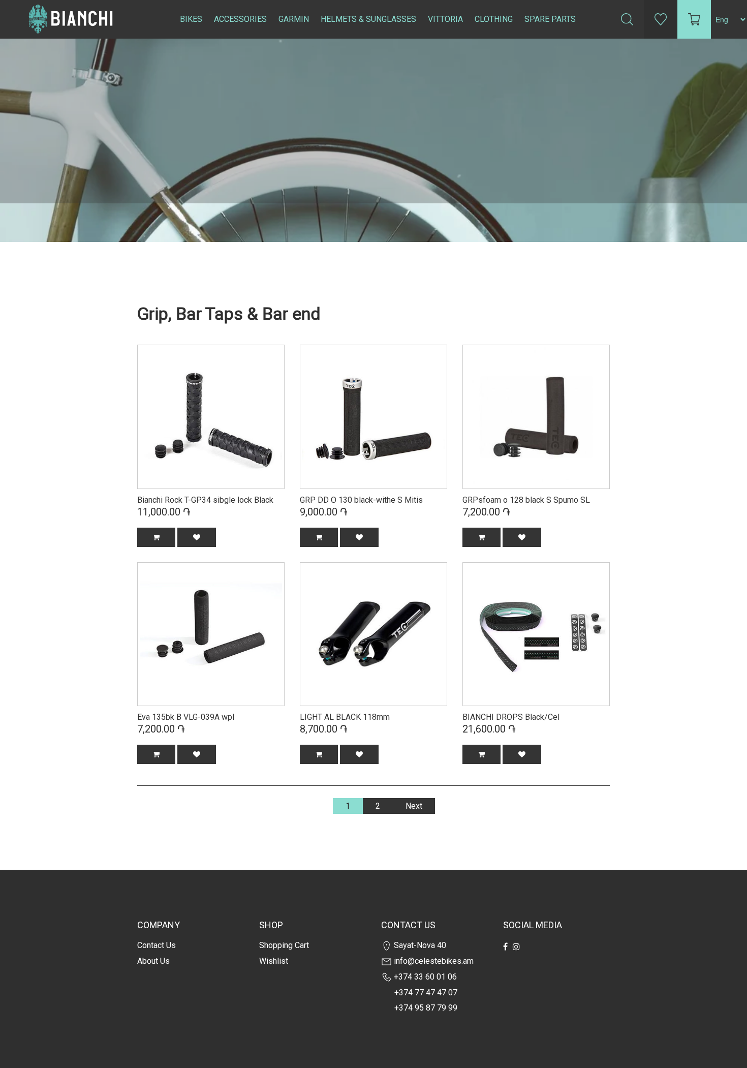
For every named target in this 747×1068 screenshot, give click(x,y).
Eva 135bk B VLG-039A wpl (185, 717)
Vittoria (445, 19)
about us (153, 961)
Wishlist (273, 961)
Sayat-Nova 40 (419, 945)
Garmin (293, 19)
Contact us (156, 945)
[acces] (211, 416)
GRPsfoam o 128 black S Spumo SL (526, 500)
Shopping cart (284, 945)
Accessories (240, 19)
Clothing (494, 19)
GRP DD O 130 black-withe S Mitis (361, 500)
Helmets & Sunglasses (368, 19)
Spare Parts (550, 19)
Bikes (191, 19)
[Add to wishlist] (196, 537)
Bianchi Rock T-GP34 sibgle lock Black (205, 500)
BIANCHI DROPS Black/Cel (510, 717)
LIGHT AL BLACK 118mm (345, 717)
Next (414, 806)
